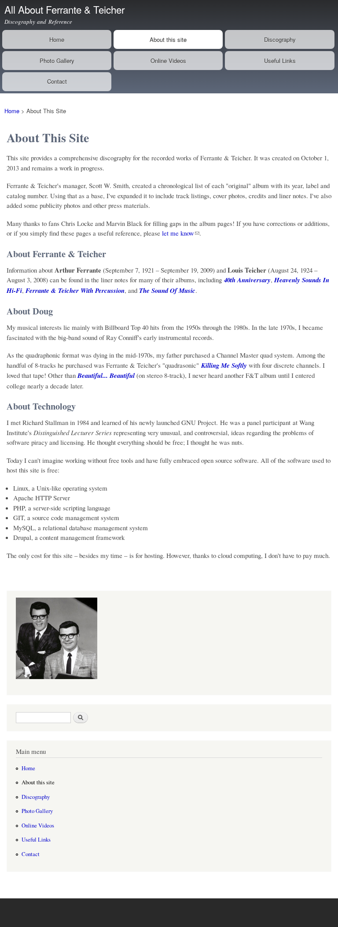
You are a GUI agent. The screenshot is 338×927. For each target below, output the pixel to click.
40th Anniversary (247, 279)
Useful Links (280, 60)
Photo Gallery (57, 60)
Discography (280, 39)
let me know (178, 233)
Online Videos (168, 60)
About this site (168, 39)
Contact (57, 81)
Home (56, 39)
